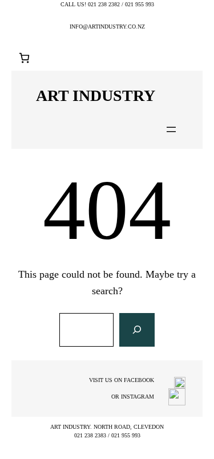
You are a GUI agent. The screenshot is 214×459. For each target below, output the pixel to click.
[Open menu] (171, 129)
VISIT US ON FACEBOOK (121, 380)
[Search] (137, 330)
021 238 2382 (104, 4)
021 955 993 (139, 4)
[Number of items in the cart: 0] (24, 58)
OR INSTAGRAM (132, 396)
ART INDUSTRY (95, 95)
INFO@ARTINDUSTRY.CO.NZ (107, 26)
